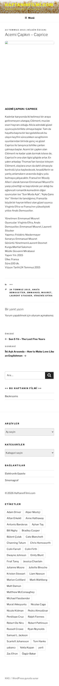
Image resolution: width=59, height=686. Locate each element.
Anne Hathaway (35, 518)
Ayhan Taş (38, 524)
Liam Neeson (37, 573)
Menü (31, 17)
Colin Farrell (14, 549)
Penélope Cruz (15, 616)
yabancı (11, 647)
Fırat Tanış (13, 561)
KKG (7, 678)
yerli (40, 647)
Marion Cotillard (16, 579)
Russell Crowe (15, 629)
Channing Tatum (16, 542)
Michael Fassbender (18, 598)
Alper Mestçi (32, 512)
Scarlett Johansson (18, 641)
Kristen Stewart (16, 573)
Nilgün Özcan (37, 30)
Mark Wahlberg (38, 579)
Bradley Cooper (31, 530)
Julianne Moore (15, 567)
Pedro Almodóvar (38, 610)
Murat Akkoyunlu (17, 604)
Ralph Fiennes (36, 616)
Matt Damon (14, 586)
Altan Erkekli (14, 518)
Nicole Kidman (15, 610)
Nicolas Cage (38, 604)
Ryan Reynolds (36, 629)
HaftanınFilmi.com (29, 4)
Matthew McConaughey (21, 592)
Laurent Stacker (21, 295)
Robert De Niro (15, 622)
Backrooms (11, 396)
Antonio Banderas (17, 524)
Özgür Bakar (29, 653)
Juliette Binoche (38, 567)
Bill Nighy (12, 530)
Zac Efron (12, 653)
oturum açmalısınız (42, 315)
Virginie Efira (43, 295)
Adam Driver (14, 512)
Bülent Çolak (14, 536)
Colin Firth (31, 549)
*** (11, 285)
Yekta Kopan (27, 647)
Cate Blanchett (34, 536)
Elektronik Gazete (15, 473)
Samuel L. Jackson (17, 635)
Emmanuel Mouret (39, 292)
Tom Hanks (39, 641)
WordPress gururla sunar (25, 678)
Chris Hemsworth (40, 542)
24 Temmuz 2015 (20, 289)
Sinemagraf (12, 480)
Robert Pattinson (38, 622)
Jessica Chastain (32, 561)
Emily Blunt (37, 555)
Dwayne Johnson (16, 555)
